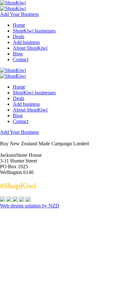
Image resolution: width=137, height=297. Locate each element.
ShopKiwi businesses (34, 30)
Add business (26, 42)
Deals (18, 36)
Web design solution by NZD (29, 205)
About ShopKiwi (30, 48)
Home (19, 25)
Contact (20, 59)
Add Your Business (19, 14)
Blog (18, 53)
